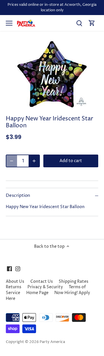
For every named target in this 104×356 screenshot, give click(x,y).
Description (18, 196)
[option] (52, 74)
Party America (52, 342)
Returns (13, 287)
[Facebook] (9, 269)
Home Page (37, 293)
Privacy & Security (45, 287)
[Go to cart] (91, 23)
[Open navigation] (9, 23)
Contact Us (41, 281)
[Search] (79, 23)
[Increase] (34, 161)
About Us (15, 281)
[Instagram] (17, 269)
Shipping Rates (73, 281)
